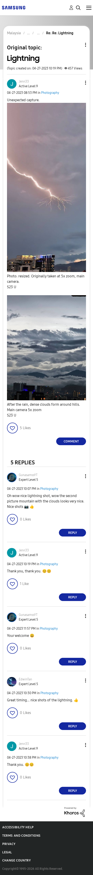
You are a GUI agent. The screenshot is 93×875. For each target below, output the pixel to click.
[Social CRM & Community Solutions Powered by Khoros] (74, 812)
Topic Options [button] (78, 44)
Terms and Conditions (21, 836)
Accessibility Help (18, 827)
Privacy (8, 844)
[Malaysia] (13, 7)
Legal (7, 852)
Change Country (16, 860)
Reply (72, 533)
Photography (50, 93)
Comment (71, 441)
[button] (78, 82)
